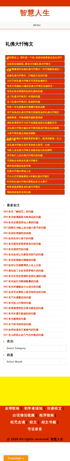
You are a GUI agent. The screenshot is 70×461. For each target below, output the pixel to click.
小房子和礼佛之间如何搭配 (21, 133)
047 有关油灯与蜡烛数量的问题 (21, 281)
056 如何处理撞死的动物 (17, 233)
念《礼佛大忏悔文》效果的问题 (23, 101)
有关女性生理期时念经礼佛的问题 (25, 91)
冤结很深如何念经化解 (19, 192)
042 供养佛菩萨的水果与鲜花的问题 (23, 308)
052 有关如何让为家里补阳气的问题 (23, 254)
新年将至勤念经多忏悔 (19, 166)
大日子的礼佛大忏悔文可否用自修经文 (27, 80)
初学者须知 (33, 408)
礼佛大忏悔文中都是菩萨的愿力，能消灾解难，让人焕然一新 (34, 139)
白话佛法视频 (24, 415)
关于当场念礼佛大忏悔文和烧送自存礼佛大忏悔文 (33, 112)
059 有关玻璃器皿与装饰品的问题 (22, 217)
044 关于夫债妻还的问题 (17, 297)
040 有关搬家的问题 (15, 318)
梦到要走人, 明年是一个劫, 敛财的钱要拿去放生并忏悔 (34, 58)
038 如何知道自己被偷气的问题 (21, 329)
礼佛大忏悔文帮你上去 (19, 171)
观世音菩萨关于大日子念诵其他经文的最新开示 (32, 122)
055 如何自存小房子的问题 (19, 238)
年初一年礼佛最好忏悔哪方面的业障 (26, 107)
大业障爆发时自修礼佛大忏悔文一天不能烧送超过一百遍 (34, 70)
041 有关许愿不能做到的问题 (20, 313)
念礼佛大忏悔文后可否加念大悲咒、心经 (28, 145)
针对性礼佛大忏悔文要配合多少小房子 (27, 181)
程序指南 (46, 415)
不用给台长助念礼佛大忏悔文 (22, 160)
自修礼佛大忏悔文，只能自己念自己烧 (27, 75)
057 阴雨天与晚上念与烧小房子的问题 (25, 227)
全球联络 (12, 408)
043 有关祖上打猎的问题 (17, 302)
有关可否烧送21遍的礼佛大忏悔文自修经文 (30, 86)
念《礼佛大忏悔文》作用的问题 (23, 96)
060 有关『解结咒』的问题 (19, 211)
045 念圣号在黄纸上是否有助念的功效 (25, 292)
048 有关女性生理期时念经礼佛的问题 (25, 276)
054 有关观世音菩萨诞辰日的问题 (22, 243)
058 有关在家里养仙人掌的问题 (21, 222)
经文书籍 (49, 422)
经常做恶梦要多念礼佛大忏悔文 (23, 187)
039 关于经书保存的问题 (17, 324)
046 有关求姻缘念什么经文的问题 (22, 286)
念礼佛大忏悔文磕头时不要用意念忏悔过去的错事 (33, 128)
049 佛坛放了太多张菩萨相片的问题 (23, 270)
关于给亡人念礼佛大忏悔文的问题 (25, 155)
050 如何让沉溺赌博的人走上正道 (22, 265)
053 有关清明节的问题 (16, 249)
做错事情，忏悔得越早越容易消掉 (25, 117)
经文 (33, 422)
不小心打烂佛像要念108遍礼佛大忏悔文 (28, 176)
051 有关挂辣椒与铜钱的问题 (20, 260)
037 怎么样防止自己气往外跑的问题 (23, 335)
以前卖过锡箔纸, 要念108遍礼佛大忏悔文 (29, 64)
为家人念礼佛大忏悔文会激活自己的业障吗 (29, 150)
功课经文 (54, 408)
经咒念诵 (17, 422)
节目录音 (35, 429)
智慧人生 (35, 13)
